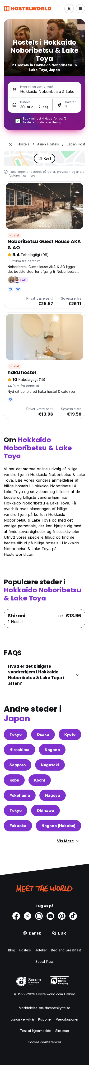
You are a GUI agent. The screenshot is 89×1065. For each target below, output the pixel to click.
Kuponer (45, 1019)
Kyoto (69, 734)
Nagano (52, 749)
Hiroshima (19, 749)
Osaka (43, 734)
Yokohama (19, 795)
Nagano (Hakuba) (58, 825)
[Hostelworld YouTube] (50, 916)
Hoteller (41, 950)
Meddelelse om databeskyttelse (44, 1008)
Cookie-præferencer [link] (44, 1042)
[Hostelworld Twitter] (27, 916)
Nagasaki (50, 765)
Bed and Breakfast (66, 950)
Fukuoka (17, 825)
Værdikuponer (67, 1019)
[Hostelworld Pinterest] (62, 916)
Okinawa (45, 810)
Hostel (14, 235)
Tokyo (15, 734)
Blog (11, 950)
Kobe (14, 780)
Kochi (39, 780)
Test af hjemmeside (36, 1031)
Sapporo (17, 765)
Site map (62, 1031)
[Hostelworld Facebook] (16, 916)
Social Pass (44, 961)
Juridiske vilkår (22, 1019)
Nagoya (52, 795)
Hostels (25, 950)
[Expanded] (10, 144)
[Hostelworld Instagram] (39, 916)
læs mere (28, 175)
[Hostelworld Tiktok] (73, 916)
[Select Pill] (69, 8)
